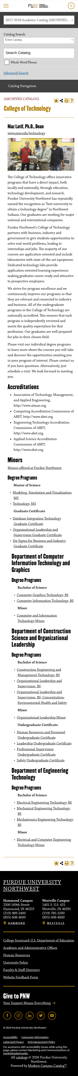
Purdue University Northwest (32, 886)
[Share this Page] (61, 100)
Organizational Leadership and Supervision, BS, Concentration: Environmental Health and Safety (42, 697)
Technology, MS (24, 504)
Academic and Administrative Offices (30, 948)
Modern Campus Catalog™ (47, 1066)
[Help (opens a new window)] (72, 100)
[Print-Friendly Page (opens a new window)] (66, 100)
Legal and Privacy (13, 1042)
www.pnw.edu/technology (26, 133)
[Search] (69, 53)
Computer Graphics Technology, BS (42, 595)
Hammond (16, 923)
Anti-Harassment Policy (41, 1042)
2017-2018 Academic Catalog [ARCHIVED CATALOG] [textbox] (40, 20)
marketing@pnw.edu (15, 1053)
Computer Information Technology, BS (45, 601)
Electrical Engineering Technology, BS (44, 802)
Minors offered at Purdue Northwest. (35, 468)
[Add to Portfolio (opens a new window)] (56, 100)
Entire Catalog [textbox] (13, 39)
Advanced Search (16, 73)
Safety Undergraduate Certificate (41, 760)
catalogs (22, 1057)
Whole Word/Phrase (24, 62)
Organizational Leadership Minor (41, 717)
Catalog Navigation (22, 86)
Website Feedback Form (20, 977)
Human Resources (16, 955)
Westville (56, 923)
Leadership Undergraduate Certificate (44, 743)
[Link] (7, 1016)
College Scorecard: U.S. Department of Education (38, 940)
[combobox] (39, 20)
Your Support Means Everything (27, 1003)
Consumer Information (35, 1037)
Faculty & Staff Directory (21, 970)
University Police (15, 962)
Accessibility (10, 1037)
